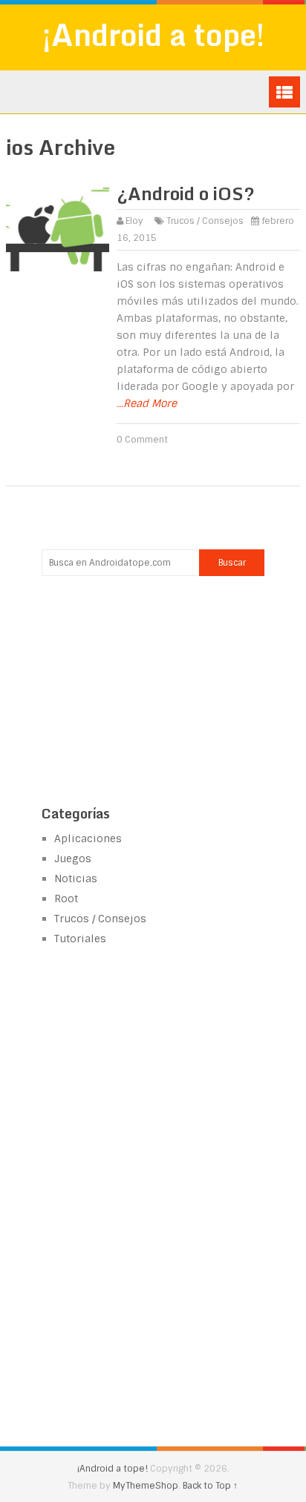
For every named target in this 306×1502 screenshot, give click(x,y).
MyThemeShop (145, 1486)
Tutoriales (80, 938)
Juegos (72, 858)
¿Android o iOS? (186, 193)
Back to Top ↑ (210, 1486)
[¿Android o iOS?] (57, 229)
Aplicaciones (88, 838)
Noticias (75, 878)
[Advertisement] (153, 688)
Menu (284, 91)
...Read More (147, 403)
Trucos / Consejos (205, 221)
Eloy (134, 221)
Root (66, 898)
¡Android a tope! (153, 34)
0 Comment (142, 440)
